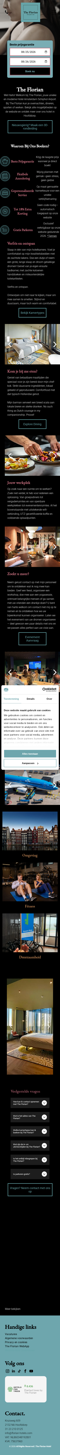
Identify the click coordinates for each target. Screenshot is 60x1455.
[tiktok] (19, 1371)
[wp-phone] (6, 14)
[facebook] (25, 1371)
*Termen (52, 235)
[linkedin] (13, 1371)
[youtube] (31, 1371)
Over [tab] (49, 698)
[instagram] (7, 1371)
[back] (10, 344)
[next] (55, 344)
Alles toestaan (30, 753)
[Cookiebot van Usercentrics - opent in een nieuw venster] (42, 690)
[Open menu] (53, 12)
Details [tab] (31, 698)
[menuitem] (30, 1334)
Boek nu (30, 71)
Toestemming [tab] (11, 698)
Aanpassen (28, 763)
